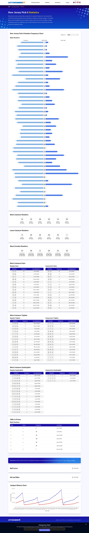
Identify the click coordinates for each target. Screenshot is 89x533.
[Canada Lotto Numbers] (76, 3)
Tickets (67, 2)
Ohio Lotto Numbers (44, 530)
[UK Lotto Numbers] (78, 3)
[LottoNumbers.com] (16, 3)
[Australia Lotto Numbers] (74, 3)
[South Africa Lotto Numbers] (80, 3)
